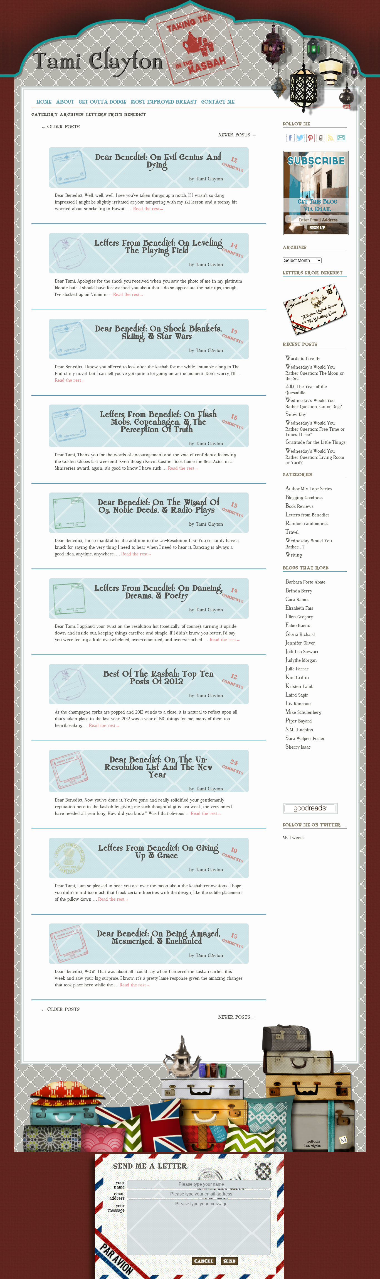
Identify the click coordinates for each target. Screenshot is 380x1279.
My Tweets (293, 837)
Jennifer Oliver (300, 643)
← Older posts (60, 126)
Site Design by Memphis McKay (343, 1140)
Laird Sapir (296, 695)
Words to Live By (302, 358)
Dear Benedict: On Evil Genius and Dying (158, 161)
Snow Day (295, 414)
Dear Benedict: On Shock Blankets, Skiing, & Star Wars (158, 332)
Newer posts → (237, 134)
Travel (291, 532)
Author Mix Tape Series (308, 488)
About (65, 102)
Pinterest (310, 138)
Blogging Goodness (304, 497)
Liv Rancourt (298, 703)
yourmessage (116, 1207)
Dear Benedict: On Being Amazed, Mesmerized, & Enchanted (158, 937)
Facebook (290, 138)
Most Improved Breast (164, 102)
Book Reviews (299, 506)
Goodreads (321, 138)
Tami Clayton (97, 61)
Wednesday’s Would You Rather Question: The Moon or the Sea (314, 372)
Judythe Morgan (301, 660)
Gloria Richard (300, 634)
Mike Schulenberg (303, 712)
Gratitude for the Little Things (315, 442)
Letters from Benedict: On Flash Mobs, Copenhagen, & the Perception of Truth (158, 422)
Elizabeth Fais (299, 608)
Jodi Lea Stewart (301, 651)
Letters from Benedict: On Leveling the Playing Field (158, 246)
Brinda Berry (298, 591)
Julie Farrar (297, 669)
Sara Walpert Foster (305, 738)
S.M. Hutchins (299, 729)
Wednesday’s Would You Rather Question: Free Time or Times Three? (315, 428)
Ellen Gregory (299, 616)
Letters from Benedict (315, 310)
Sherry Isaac (297, 747)
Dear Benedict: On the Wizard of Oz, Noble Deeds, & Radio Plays (158, 506)
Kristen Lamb (299, 686)
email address (117, 1195)
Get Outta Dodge (102, 102)
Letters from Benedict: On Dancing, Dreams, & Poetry (158, 592)
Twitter (300, 138)
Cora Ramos (297, 599)
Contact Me (218, 102)
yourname (119, 1184)
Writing (293, 555)
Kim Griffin (297, 677)
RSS (331, 138)
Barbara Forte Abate (305, 582)
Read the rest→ (148, 208)
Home (43, 102)
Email (341, 138)
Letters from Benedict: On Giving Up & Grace (158, 851)
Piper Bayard (298, 721)
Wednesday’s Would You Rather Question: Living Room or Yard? (314, 457)
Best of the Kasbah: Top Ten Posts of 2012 (158, 677)
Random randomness (306, 523)
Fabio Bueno (297, 625)
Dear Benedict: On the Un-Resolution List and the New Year (158, 767)
